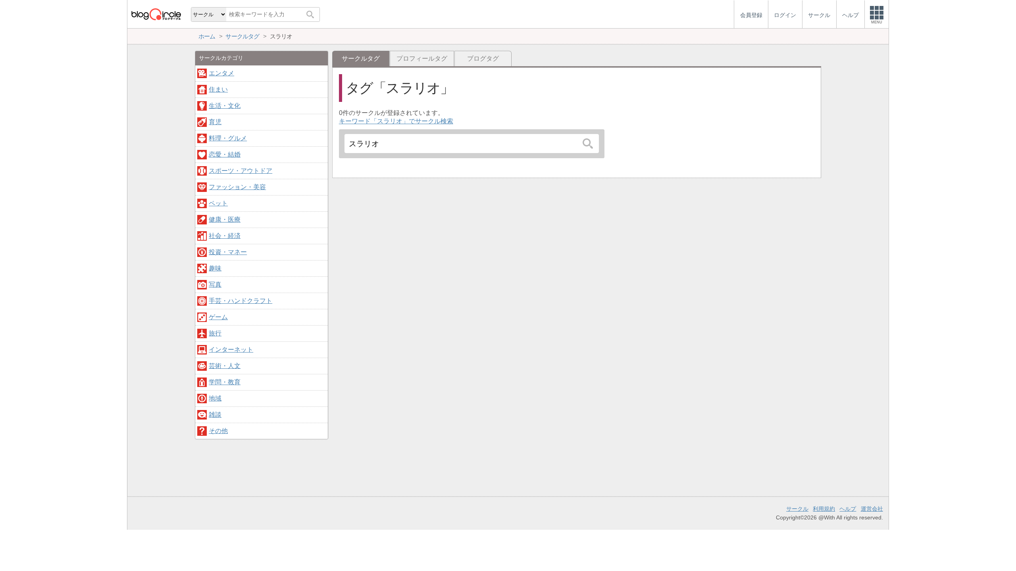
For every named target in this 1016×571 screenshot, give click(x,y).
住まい (218, 89)
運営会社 (872, 509)
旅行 (215, 333)
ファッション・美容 (237, 187)
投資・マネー (228, 252)
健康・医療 (225, 219)
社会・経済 (225, 235)
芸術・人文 (225, 365)
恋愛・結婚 (225, 154)
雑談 (215, 414)
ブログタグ (483, 58)
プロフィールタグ (421, 58)
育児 (215, 122)
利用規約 (824, 509)
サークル (797, 509)
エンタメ (221, 73)
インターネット (231, 349)
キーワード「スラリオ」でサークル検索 (396, 121)
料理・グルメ (228, 138)
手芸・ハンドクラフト (240, 300)
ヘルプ (847, 509)
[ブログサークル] (156, 14)
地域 (215, 398)
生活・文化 (225, 105)
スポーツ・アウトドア (240, 170)
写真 (215, 284)
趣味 (215, 268)
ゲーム (218, 317)
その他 (218, 430)
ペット (218, 203)
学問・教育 (225, 382)
